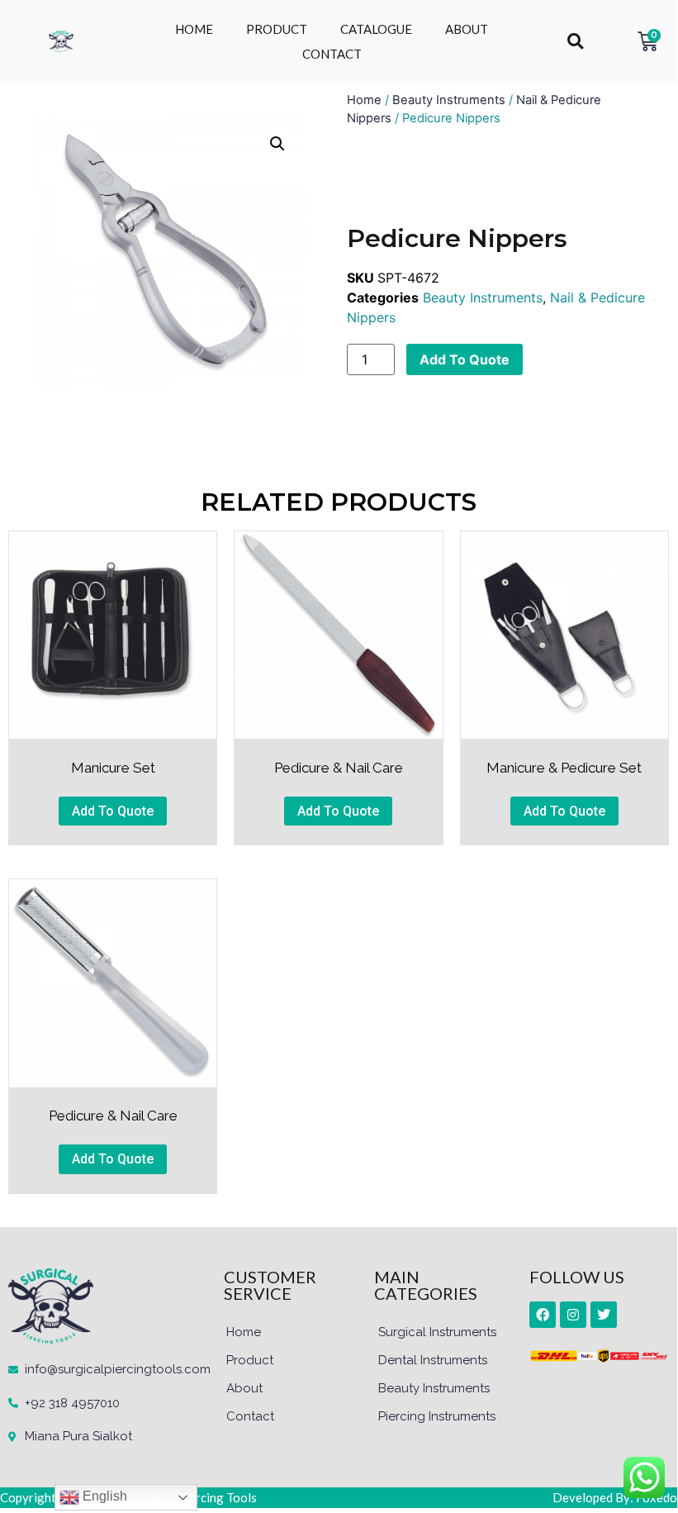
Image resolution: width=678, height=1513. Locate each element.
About (244, 1388)
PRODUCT (276, 28)
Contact (250, 1416)
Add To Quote (465, 359)
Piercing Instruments (436, 1416)
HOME (194, 28)
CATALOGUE (376, 28)
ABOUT (466, 28)
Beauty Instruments (448, 100)
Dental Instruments (432, 1360)
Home (364, 100)
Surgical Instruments (437, 1332)
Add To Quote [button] (113, 811)
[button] (575, 41)
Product (249, 1360)
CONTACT (332, 53)
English (103, 1496)
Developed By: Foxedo (614, 1497)
